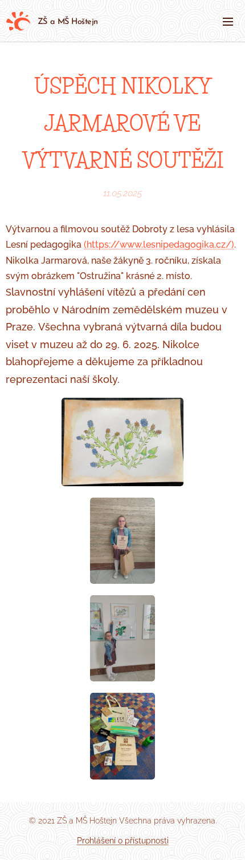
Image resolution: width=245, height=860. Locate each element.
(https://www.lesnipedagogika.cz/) (159, 244)
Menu (228, 21)
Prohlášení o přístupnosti (123, 840)
